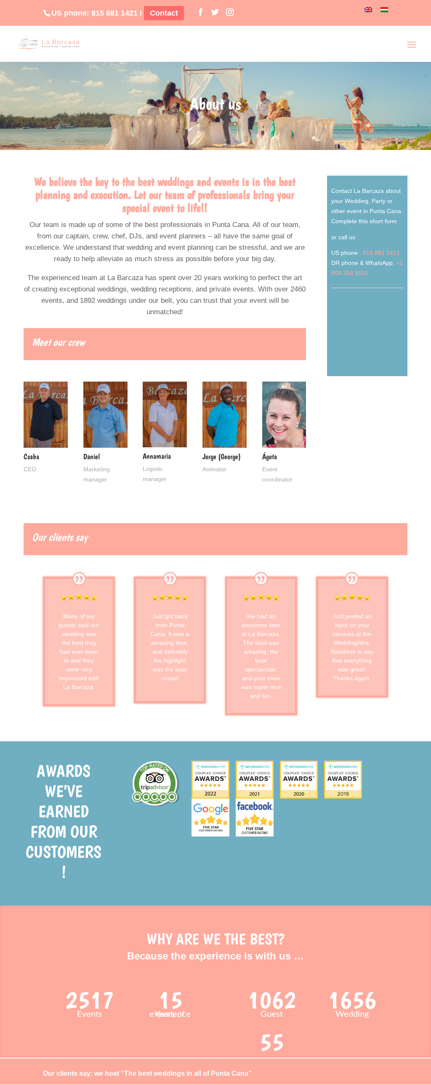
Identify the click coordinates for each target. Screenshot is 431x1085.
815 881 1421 (114, 13)
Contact (164, 13)
